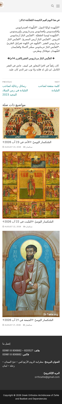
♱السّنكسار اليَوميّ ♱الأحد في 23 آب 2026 (26, 142)
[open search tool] (52, 6)
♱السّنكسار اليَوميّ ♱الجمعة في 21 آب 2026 (27, 320)
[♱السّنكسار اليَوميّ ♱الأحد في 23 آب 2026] (31, 123)
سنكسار (28, 147)
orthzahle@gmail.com (47, 376)
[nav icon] (58, 6)
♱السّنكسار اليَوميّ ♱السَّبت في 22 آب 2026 (27, 221)
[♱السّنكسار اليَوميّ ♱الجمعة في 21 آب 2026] (31, 274)
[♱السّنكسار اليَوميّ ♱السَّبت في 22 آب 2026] (31, 185)
